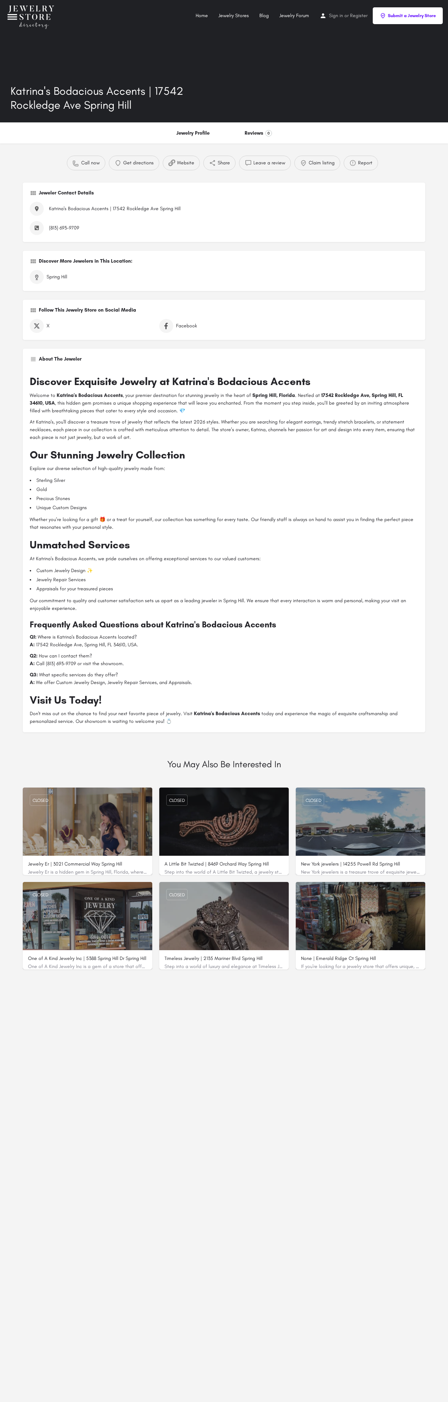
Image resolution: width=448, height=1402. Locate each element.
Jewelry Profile (193, 133)
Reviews (257, 133)
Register (359, 16)
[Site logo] (32, 15)
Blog (264, 16)
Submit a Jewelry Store (412, 15)
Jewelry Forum (294, 16)
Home (202, 16)
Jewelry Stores (233, 16)
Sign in (336, 16)
